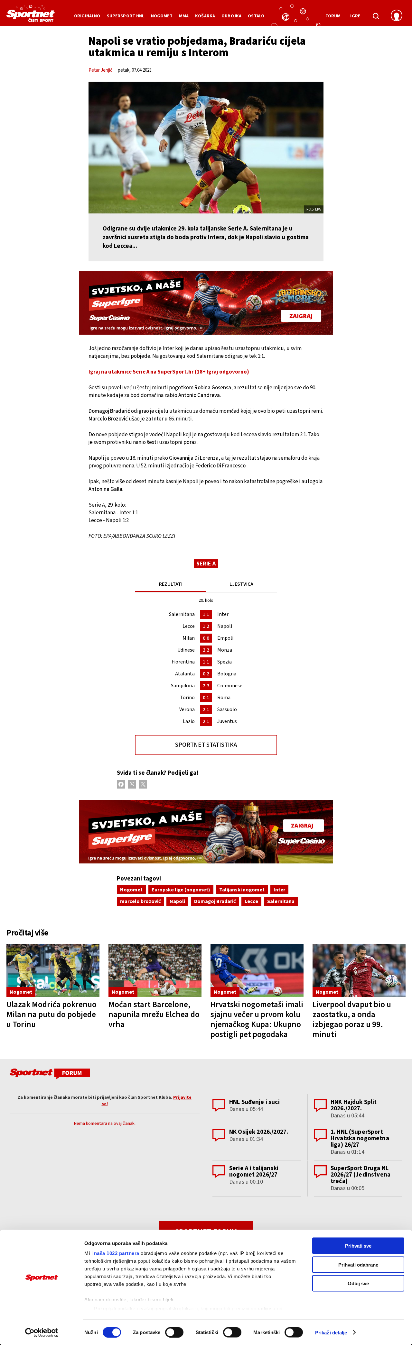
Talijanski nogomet (242, 889)
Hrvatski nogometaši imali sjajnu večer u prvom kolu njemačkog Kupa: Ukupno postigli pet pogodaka (257, 1019)
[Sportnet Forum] (49, 1075)
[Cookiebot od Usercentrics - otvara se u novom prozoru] (42, 1332)
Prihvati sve (358, 1246)
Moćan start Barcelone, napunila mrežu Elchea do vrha (154, 1014)
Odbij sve (358, 1283)
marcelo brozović (140, 901)
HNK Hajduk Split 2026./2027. (354, 1105)
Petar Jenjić (100, 70)
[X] (143, 784)
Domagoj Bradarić (215, 901)
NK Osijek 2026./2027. (258, 1132)
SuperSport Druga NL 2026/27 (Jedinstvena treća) (360, 1175)
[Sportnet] (30, 16)
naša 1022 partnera (116, 1253)
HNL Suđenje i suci (254, 1102)
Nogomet (131, 889)
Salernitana (281, 901)
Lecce (251, 901)
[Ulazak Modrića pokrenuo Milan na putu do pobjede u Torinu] (52, 970)
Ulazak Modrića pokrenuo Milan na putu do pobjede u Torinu (51, 1014)
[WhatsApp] (132, 784)
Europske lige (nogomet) (181, 889)
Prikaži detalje (331, 1332)
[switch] (174, 1332)
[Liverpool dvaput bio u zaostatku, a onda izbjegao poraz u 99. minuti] (359, 970)
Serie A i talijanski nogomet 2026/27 (253, 1171)
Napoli (177, 901)
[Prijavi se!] (396, 16)
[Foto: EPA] (206, 147)
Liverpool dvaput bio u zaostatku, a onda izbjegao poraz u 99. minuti (352, 1019)
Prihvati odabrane (358, 1264)
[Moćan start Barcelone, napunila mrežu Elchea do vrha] (154, 970)
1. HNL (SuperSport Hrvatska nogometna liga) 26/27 (360, 1138)
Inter (279, 889)
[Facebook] (121, 784)
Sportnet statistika (206, 745)
